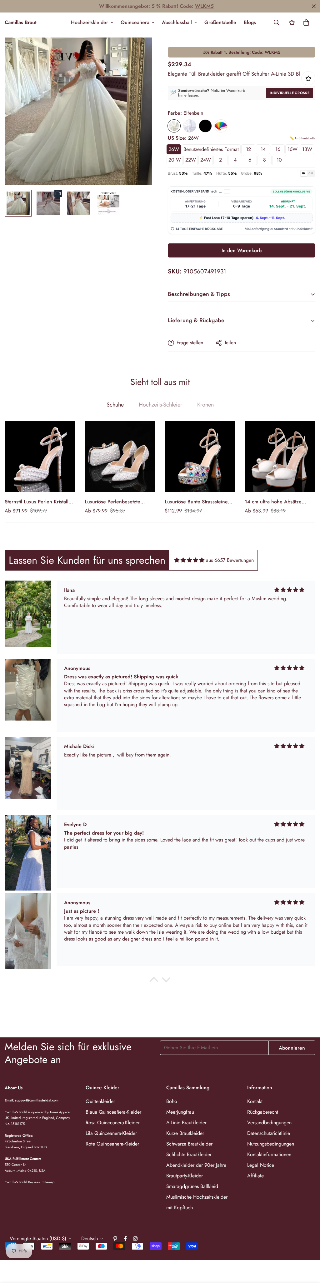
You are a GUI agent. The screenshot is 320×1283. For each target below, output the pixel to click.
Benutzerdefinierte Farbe (221, 126)
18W (307, 149)
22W (190, 159)
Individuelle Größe (289, 92)
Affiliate (255, 1175)
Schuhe (115, 405)
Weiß (189, 126)
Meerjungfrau (180, 1112)
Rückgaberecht (262, 1112)
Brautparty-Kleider (184, 1175)
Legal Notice (260, 1165)
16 (277, 149)
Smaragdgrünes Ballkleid (192, 1186)
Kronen (205, 405)
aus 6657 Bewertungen (230, 560)
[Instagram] (135, 1238)
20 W (174, 159)
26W (173, 149)
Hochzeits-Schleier (160, 405)
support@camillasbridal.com (36, 1100)
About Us (13, 1088)
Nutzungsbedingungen (270, 1143)
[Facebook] (125, 1238)
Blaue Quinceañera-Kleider (113, 1112)
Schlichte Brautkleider (189, 1154)
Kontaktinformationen (269, 1154)
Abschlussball (177, 22)
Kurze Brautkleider (185, 1133)
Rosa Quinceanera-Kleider (113, 1122)
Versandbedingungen (269, 1122)
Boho (171, 1101)
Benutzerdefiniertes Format (211, 149)
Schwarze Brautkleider (189, 1143)
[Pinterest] (115, 1238)
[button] (306, 22)
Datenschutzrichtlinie (268, 1133)
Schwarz (205, 126)
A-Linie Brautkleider (186, 1122)
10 (279, 159)
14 (263, 149)
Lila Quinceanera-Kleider (111, 1133)
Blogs (250, 22)
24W (205, 159)
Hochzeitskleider (89, 22)
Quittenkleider (100, 1101)
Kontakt (254, 1101)
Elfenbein (174, 126)
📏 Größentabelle (302, 138)
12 (248, 149)
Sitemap (48, 1182)
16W (293, 149)
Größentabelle (220, 22)
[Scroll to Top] (308, 1249)
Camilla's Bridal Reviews (22, 1182)
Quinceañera (135, 22)
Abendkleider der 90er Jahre (196, 1165)
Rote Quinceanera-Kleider (112, 1143)
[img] (189, 560)
